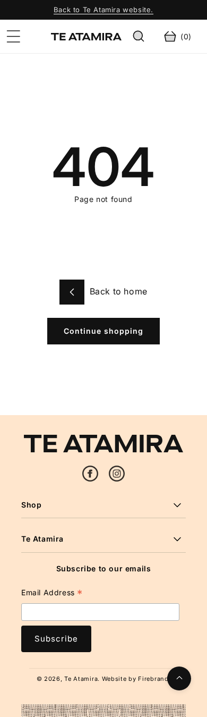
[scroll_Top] (179, 678)
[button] (13, 36)
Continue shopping (103, 330)
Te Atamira (81, 678)
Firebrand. (154, 678)
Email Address (52, 594)
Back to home (117, 291)
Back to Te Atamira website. (103, 9)
